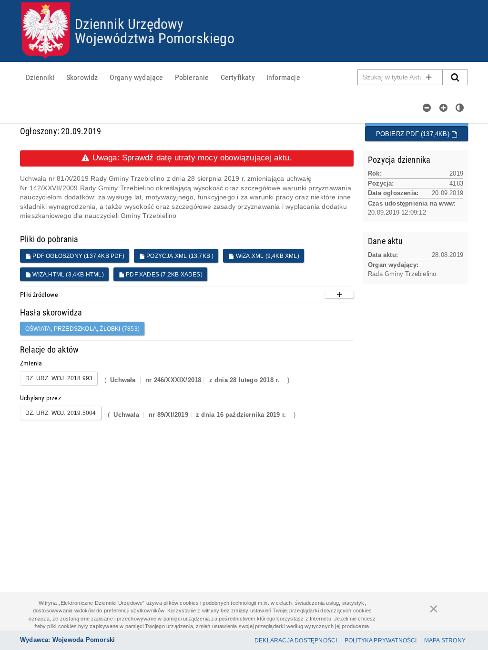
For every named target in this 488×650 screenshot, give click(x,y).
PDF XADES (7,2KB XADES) (163, 274)
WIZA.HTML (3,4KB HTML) (67, 274)
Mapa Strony (445, 640)
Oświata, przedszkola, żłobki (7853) (82, 328)
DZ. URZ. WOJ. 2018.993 (58, 378)
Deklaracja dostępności (295, 640)
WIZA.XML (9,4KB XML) (266, 256)
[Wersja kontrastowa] (460, 107)
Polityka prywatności (381, 640)
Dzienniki (40, 77)
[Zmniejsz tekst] (427, 107)
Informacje (283, 77)
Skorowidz (82, 77)
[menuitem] (40, 77)
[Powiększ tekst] (444, 107)
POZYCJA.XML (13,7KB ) (179, 256)
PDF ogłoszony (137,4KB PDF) (77, 256)
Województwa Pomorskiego (154, 38)
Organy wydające (136, 77)
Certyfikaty (238, 77)
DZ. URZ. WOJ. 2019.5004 (60, 413)
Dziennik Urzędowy (129, 23)
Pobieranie (192, 77)
